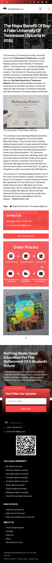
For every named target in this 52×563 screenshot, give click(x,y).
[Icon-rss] (42, 2)
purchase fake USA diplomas (34, 169)
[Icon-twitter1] (34, 2)
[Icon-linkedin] (38, 2)
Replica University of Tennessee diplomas (30, 206)
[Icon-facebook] (30, 2)
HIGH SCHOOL (11, 504)
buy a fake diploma (25, 196)
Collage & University (15, 461)
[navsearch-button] (48, 8)
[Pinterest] (46, 2)
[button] (40, 9)
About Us (9, 522)
